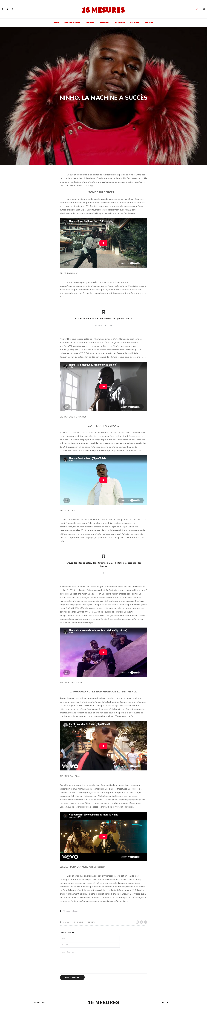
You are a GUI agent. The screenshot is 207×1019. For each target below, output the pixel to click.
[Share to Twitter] (141, 922)
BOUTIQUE (120, 23)
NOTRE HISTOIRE (72, 23)
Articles (98, 91)
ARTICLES (90, 23)
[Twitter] (7, 9)
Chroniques (108, 91)
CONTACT (149, 23)
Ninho (75, 911)
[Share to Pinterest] (145, 922)
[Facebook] (2, 9)
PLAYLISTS (105, 23)
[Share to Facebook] (137, 922)
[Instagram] (12, 9)
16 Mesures (103, 9)
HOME (56, 23)
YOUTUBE (134, 23)
